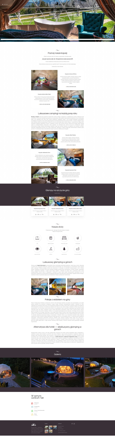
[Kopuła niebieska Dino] (51, 427)
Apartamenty (62, 9)
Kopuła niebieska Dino (57, 208)
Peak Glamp (70, 9)
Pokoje (49, 9)
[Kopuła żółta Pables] (51, 431)
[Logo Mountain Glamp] (57, 4)
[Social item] (111, 4)
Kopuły (44, 9)
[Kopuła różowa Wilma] (46, 431)
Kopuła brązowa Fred (39, 208)
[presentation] (35, 372)
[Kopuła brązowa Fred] (46, 427)
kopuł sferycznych (41, 265)
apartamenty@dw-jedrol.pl (62, 432)
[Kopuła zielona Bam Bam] (55, 427)
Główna (38, 9)
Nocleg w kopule (35, 116)
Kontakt (77, 9)
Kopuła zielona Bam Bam (75, 208)
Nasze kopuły (57, 193)
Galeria (55, 9)
